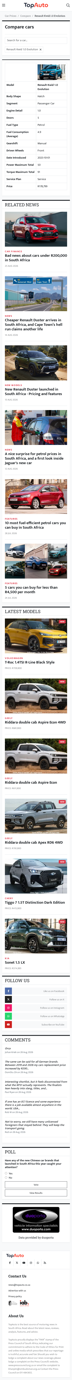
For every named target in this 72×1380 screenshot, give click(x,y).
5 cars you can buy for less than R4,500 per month (31, 589)
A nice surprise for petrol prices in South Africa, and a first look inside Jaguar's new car (34, 458)
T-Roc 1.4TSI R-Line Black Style (30, 662)
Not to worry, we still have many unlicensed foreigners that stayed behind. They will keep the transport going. (34, 1125)
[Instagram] (30, 1262)
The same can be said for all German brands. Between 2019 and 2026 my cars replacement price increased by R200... (35, 1065)
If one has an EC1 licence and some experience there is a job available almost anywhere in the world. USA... (33, 1105)
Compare (25, 15)
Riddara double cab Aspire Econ (31, 782)
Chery (9, 898)
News (8, 316)
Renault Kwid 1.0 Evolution (50, 15)
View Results (36, 1193)
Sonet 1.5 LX (15, 962)
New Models (13, 385)
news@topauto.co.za (19, 1285)
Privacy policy (15, 1296)
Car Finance (13, 251)
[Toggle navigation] (3, 6)
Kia (7, 958)
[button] (68, 6)
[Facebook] (9, 1262)
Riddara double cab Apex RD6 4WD (34, 842)
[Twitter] (16, 1262)
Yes (11, 1173)
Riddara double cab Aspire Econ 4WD (35, 722)
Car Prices (10, 15)
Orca (7, 1048)
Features (11, 519)
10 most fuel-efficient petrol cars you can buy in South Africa (35, 525)
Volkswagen (14, 658)
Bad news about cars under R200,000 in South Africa (36, 258)
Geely (9, 718)
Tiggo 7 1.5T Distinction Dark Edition (35, 902)
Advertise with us (17, 1291)
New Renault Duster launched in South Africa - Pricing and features (33, 391)
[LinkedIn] (44, 1262)
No (10, 1177)
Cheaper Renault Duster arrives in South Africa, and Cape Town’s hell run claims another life (33, 324)
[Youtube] (23, 1262)
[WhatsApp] (37, 1262)
